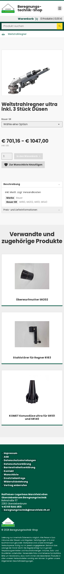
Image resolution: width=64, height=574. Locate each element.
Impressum (10, 453)
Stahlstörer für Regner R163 (32, 357)
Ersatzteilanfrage (14, 478)
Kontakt (9, 471)
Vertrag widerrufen (15, 485)
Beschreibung (11, 184)
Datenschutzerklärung (17, 464)
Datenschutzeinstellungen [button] (20, 460)
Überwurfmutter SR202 (32, 299)
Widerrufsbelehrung (16, 481)
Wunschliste (11, 474)
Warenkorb (26, 19)
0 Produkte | (51, 18)
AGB (6, 456)
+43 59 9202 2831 (12, 506)
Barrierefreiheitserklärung (19, 467)
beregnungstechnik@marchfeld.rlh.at (27, 510)
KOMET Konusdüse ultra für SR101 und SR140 (32, 417)
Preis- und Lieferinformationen (20, 209)
